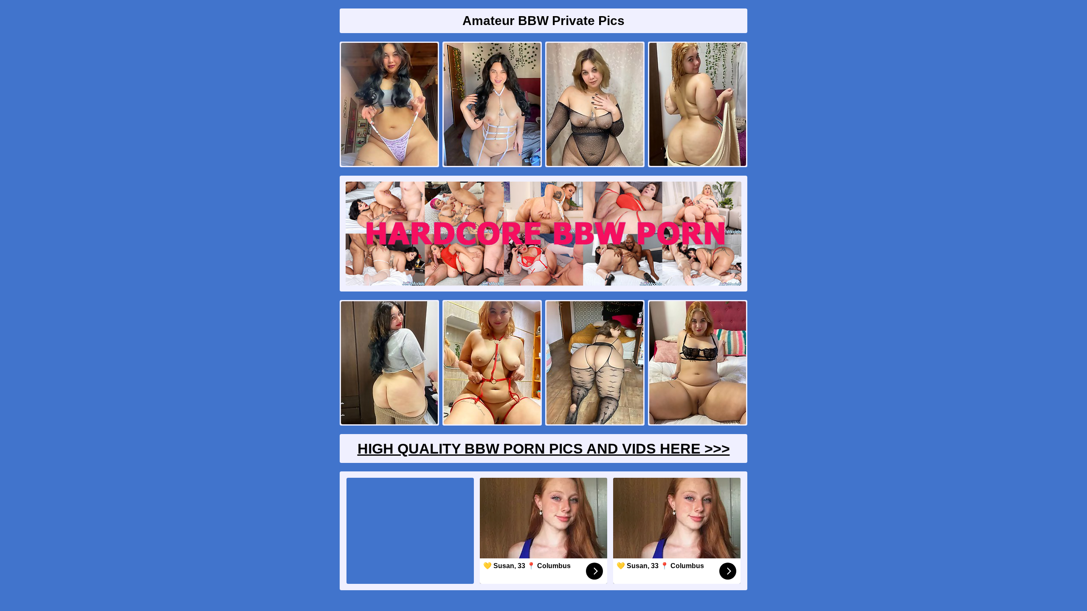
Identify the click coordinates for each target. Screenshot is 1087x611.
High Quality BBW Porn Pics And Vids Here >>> (544, 448)
